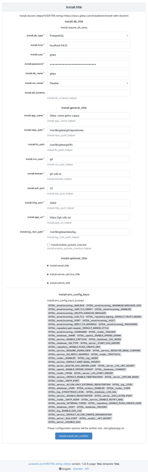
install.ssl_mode (34, 83)
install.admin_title (60, 282)
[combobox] (88, 35)
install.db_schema (35, 92)
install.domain (35, 173)
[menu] (65, 468)
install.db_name (34, 73)
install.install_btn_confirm (73, 435)
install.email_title (59, 265)
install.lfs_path (36, 144)
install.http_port (34, 202)
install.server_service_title (65, 274)
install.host (37, 45)
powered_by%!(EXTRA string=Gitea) (50, 463)
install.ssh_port (36, 188)
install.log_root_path (31, 231)
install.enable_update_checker (69, 244)
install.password (34, 63)
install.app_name (33, 115)
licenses (77, 468)
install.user (37, 54)
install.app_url (35, 217)
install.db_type (35, 35)
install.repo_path (33, 129)
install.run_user (34, 159)
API (87, 468)
